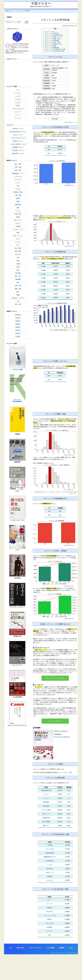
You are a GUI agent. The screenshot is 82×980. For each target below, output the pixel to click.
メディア (17, 183)
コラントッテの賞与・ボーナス (54, 37)
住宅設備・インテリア (18, 298)
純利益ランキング (62, 588)
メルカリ (17, 96)
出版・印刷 (18, 195)
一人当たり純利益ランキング (67, 590)
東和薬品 (49, 876)
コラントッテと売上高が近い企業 (54, 51)
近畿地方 (52, 421)
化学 (18, 257)
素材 (18, 270)
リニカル (49, 864)
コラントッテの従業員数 (52, 40)
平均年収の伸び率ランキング (18, 131)
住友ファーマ (46, 814)
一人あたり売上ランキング (18, 138)
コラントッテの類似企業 (52, 47)
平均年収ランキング (18, 128)
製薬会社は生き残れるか (61, 731)
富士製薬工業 (50, 860)
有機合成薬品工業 (46, 790)
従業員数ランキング (18, 147)
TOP (10, 947)
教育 (18, 207)
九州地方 (17, 336)
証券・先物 (18, 167)
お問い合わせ (20, 947)
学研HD (49, 919)
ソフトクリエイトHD (49, 915)
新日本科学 (50, 868)
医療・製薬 (36, 463)
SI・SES (18, 189)
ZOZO (17, 491)
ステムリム (50, 880)
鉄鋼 (18, 260)
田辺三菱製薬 (46, 821)
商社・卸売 (18, 304)
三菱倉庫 (17, 434)
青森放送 (49, 907)
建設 (18, 292)
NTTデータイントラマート (17, 607)
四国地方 (17, 333)
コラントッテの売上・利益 (52, 42)
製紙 (18, 267)
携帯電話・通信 (17, 192)
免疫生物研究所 (49, 853)
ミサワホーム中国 (17, 369)
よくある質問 (50, 947)
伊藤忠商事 (17, 462)
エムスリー (18, 112)
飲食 (18, 232)
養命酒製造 (46, 802)
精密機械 (17, 279)
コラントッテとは (50, 32)
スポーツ (17, 223)
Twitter (71, 947)
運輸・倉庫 (18, 288)
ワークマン (18, 93)
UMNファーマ (50, 872)
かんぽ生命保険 (17, 697)
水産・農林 (18, 251)
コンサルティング (18, 229)
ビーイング (49, 903)
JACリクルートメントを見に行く (55, 678)
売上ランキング (61, 556)
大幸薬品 (49, 845)
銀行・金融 (18, 164)
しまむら (17, 102)
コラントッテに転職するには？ (54, 44)
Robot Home (49, 911)
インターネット (17, 176)
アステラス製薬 (46, 810)
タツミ (49, 900)
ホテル (18, 239)
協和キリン (46, 825)
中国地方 (17, 321)
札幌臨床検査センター (49, 857)
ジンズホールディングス (17, 520)
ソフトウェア (18, 179)
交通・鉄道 (18, 285)
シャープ (17, 115)
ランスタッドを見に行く (55, 721)
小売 (18, 301)
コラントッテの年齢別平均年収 (54, 35)
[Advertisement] (54, 202)
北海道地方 (18, 315)
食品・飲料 (18, 248)
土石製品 (17, 264)
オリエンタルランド (18, 108)
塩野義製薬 (46, 806)
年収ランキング (43, 218)
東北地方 (17, 318)
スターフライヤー (17, 665)
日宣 (49, 935)
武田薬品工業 (46, 817)
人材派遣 (17, 226)
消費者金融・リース (18, 173)
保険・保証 (18, 170)
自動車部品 (18, 204)
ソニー (18, 90)
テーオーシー (46, 798)
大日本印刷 (17, 578)
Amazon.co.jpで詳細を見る (62, 737)
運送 (18, 282)
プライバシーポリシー (35, 947)
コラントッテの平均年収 (52, 33)
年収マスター (41, 3)
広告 (18, 186)
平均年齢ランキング (18, 150)
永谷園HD (49, 927)
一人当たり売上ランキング (63, 557)
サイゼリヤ (18, 99)
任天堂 (18, 105)
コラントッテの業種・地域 (52, 39)
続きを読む (55, 119)
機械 (18, 201)
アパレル (17, 211)
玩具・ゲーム (18, 220)
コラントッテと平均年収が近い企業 (55, 49)
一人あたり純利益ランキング (18, 144)
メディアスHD (50, 849)
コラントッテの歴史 (50, 46)
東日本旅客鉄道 (17, 401)
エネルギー (18, 254)
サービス (17, 242)
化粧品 (18, 217)
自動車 (18, 198)
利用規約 (61, 947)
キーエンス (18, 118)
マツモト (46, 794)
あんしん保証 (49, 923)
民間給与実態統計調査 (60, 330)
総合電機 (17, 273)
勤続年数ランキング (18, 153)
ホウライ (49, 931)
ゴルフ (18, 245)
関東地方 (17, 327)
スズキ (17, 549)
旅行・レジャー (17, 235)
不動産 (18, 295)
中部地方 (17, 330)
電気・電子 (18, 276)
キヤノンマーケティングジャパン (17, 725)
